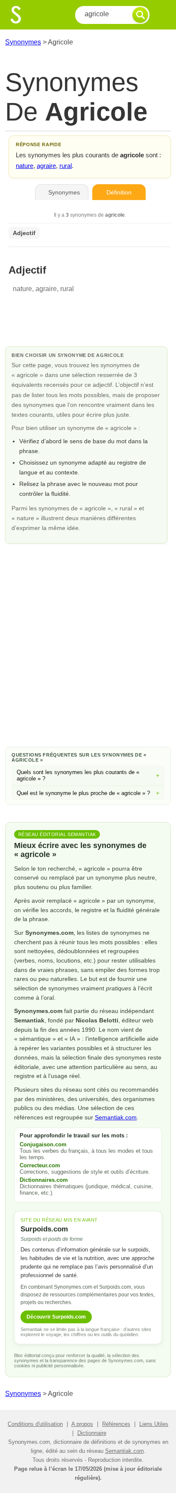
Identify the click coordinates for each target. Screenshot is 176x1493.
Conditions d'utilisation (35, 1424)
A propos (82, 1424)
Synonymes (23, 42)
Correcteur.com (40, 1165)
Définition (119, 192)
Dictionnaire (91, 1433)
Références (116, 1424)
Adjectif (24, 233)
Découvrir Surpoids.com (56, 1317)
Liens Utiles (153, 1424)
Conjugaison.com (43, 1144)
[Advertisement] (88, 644)
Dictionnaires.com (44, 1180)
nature (24, 165)
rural (65, 165)
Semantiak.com (116, 1117)
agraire (46, 165)
